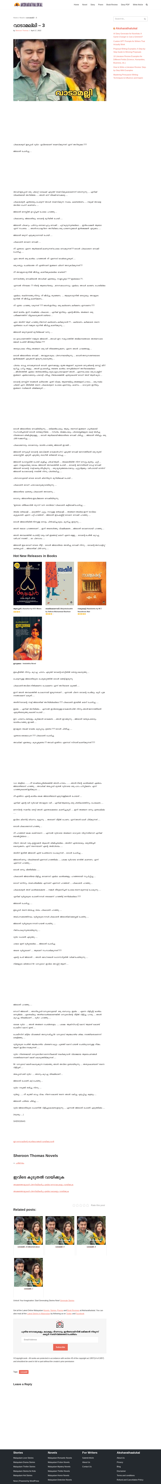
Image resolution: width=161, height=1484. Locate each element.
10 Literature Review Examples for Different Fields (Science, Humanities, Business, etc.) (129, 59)
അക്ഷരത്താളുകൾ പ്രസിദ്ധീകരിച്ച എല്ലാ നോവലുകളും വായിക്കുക (43, 1185)
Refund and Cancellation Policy (130, 1480)
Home (76, 5)
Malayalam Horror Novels (58, 1475)
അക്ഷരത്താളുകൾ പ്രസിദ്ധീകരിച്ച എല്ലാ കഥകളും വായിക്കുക (41, 1191)
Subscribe (60, 1347)
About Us (86, 1462)
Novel (84, 5)
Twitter (69, 1314)
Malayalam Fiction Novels (59, 1462)
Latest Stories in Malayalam (38, 1314)
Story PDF (125, 5)
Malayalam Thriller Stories (24, 1467)
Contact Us (87, 1467)
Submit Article (88, 1458)
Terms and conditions (126, 1475)
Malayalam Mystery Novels (59, 1467)
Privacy (120, 1462)
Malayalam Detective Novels (60, 1480)
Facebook (80, 1314)
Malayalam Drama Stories (24, 1462)
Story (93, 5)
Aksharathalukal (126, 28)
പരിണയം (20, 1163)
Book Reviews (73, 1310)
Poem (100, 5)
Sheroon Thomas (22, 30)
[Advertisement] (59, 125)
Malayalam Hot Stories (22, 1475)
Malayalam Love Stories (23, 1458)
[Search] (145, 18)
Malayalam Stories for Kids (24, 1471)
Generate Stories (67, 1301)
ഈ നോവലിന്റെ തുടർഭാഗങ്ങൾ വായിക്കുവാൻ (33, 1142)
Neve (15, 1481)
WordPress (34, 1481)
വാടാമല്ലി (23, 1372)
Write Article (138, 5)
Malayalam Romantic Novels (60, 1458)
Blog (119, 1467)
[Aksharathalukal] (28, 4)
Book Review (112, 5)
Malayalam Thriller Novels (59, 1471)
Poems (60, 1310)
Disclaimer (121, 1471)
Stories (53, 1310)
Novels (46, 1310)
